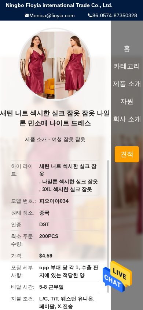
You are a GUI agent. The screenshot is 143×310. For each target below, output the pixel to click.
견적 (126, 154)
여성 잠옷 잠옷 (68, 139)
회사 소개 (127, 119)
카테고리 (127, 66)
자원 (126, 101)
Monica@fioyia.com (52, 15)
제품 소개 (36, 139)
